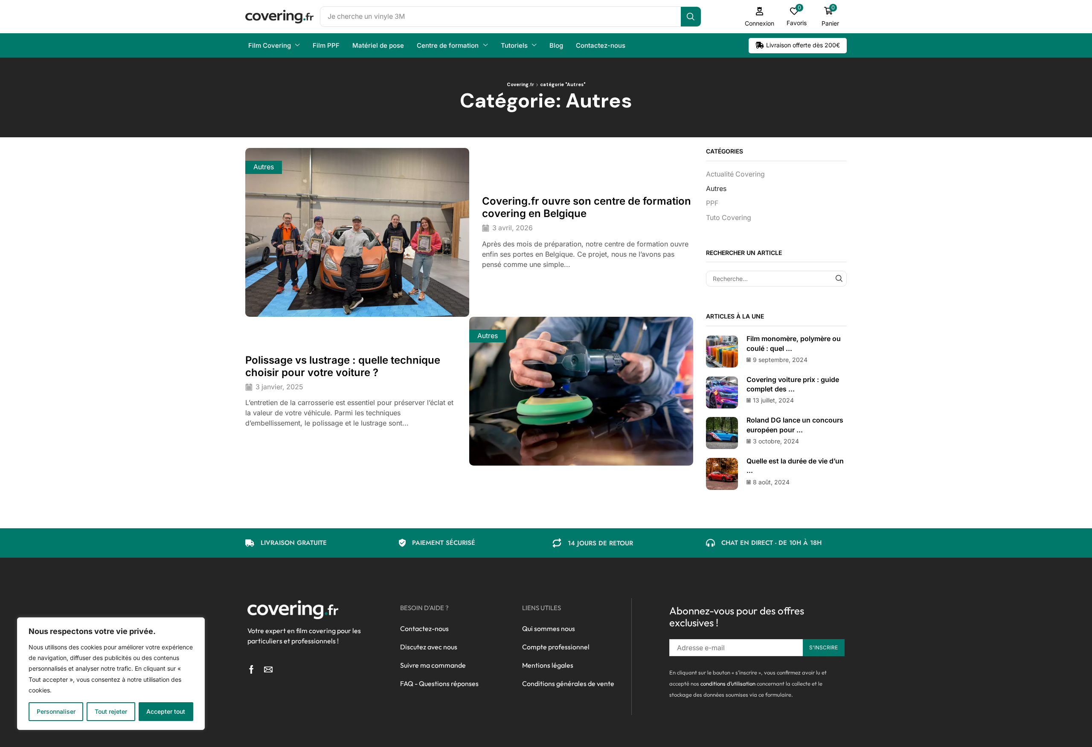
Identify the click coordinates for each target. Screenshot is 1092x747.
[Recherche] (691, 16)
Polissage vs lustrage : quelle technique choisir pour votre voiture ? (342, 366)
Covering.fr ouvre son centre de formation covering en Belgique (586, 207)
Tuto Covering (728, 218)
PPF (712, 203)
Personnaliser (56, 711)
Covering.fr (520, 84)
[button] (759, 17)
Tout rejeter (111, 711)
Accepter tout (165, 711)
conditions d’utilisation (727, 683)
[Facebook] (251, 669)
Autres (263, 167)
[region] (111, 673)
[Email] (268, 669)
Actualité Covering (735, 174)
